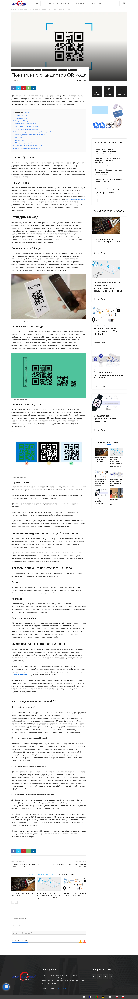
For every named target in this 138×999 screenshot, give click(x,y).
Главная (35, 3)
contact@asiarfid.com (63, 988)
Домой (13, 9)
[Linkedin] (33, 88)
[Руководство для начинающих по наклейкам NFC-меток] (109, 358)
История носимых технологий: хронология (107, 240)
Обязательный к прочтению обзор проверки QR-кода (26, 865)
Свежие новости (98, 3)
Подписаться (121, 87)
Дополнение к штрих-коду (49, 70)
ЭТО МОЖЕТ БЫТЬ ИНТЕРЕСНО (39, 874)
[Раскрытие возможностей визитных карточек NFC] (116, 493)
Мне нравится (97, 87)
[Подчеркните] (19, 933)
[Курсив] (16, 933)
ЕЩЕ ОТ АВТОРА (65, 874)
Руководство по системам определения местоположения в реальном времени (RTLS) (49, 895)
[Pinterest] (23, 88)
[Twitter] (18, 88)
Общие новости (72, 70)
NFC (95, 369)
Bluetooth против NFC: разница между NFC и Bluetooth (105, 331)
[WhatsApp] (28, 88)
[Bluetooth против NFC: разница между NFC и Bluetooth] (74, 884)
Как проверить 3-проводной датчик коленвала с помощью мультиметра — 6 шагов (109, 191)
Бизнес (113, 3)
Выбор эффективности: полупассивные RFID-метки (106, 150)
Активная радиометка (102, 174)
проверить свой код (19, 675)
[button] (124, 3)
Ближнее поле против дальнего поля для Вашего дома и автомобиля (107, 161)
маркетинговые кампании (76, 199)
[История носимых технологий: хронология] (23, 884)
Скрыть (27, 112)
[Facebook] (13, 88)
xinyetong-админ (100, 253)
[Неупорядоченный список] (28, 933)
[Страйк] (22, 933)
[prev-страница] (12, 902)
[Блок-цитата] (31, 933)
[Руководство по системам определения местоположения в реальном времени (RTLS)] (49, 884)
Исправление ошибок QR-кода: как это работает (69, 865)
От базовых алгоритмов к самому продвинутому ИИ (108, 180)
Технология (47, 3)
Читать (109, 87)
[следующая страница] (16, 902)
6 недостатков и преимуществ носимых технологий (106, 419)
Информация (80, 3)
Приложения (63, 3)
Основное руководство (38, 9)
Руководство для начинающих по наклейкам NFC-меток (108, 375)
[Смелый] (13, 933)
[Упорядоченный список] (25, 933)
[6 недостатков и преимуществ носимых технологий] (109, 402)
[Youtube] (111, 976)
